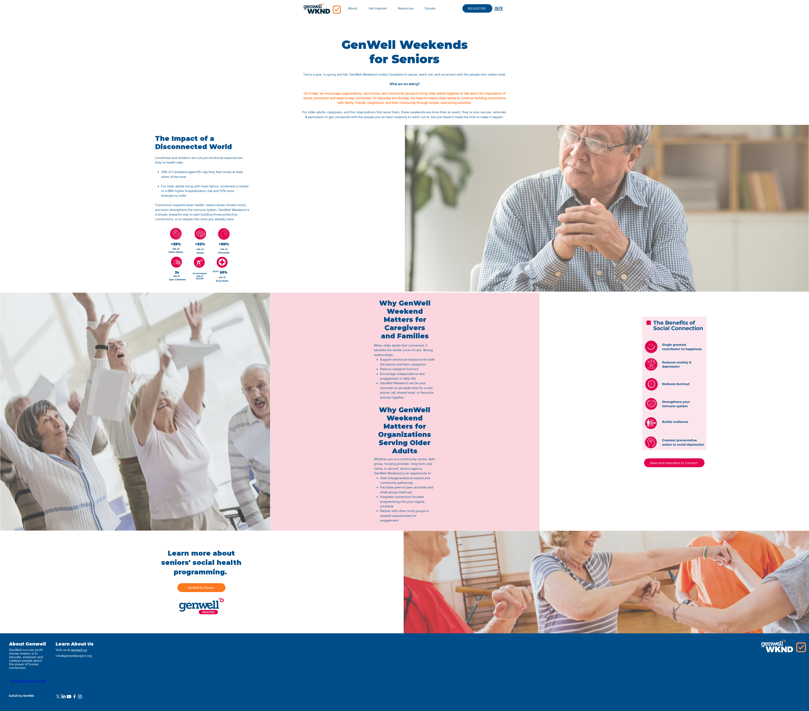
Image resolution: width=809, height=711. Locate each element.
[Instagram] (80, 696)
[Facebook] (74, 696)
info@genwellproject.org (74, 656)
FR (501, 8)
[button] (405, 8)
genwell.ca (79, 650)
